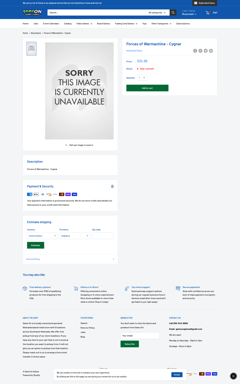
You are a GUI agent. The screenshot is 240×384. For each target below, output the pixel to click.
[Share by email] (211, 50)
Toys (144, 23)
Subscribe (130, 344)
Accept (177, 374)
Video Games (82, 23)
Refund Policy (33, 259)
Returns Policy (88, 327)
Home (25, 23)
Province (64, 229)
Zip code (96, 229)
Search (84, 323)
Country (31, 229)
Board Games (103, 23)
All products (36, 33)
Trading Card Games (124, 23)
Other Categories (160, 23)
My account (188, 14)
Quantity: (130, 77)
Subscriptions (183, 23)
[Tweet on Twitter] (206, 50)
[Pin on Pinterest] (200, 50)
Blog (83, 336)
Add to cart (147, 87)
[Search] (173, 12)
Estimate (35, 245)
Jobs (35, 23)
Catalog (68, 23)
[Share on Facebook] (195, 50)
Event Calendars (51, 23)
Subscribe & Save (207, 3)
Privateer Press (134, 50)
